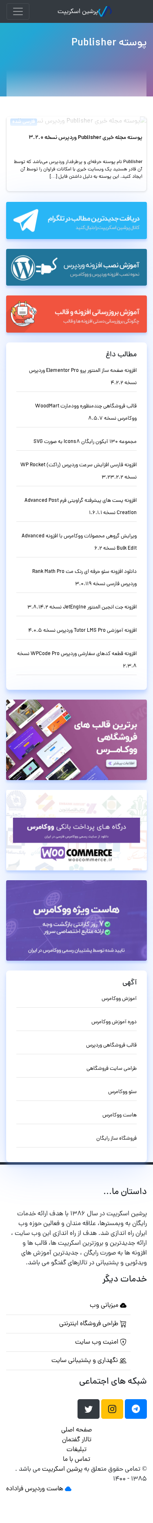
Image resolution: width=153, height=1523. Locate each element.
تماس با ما (76, 1460)
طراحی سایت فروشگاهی (111, 1069)
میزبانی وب (105, 1306)
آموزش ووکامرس (119, 999)
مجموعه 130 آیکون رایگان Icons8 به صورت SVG (85, 442)
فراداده (14, 1489)
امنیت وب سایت (97, 1342)
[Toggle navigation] (18, 11)
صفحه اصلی (76, 1430)
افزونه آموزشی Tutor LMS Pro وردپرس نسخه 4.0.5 (82, 631)
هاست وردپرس (44, 1489)
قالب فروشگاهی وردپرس (111, 1045)
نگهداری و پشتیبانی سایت (85, 1361)
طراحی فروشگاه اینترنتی (89, 1324)
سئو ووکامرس (122, 1092)
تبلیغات (76, 1450)
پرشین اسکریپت (78, 12)
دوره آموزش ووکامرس (114, 1022)
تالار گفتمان (76, 1440)
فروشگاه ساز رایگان (116, 1139)
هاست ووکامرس (119, 1115)
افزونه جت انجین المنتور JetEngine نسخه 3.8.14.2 (82, 607)
